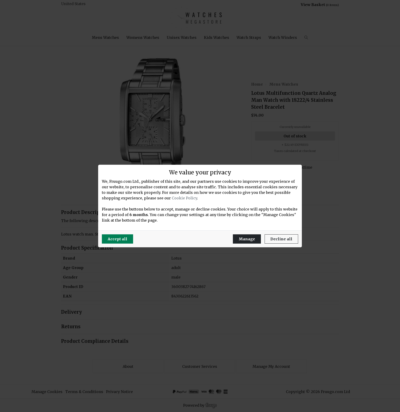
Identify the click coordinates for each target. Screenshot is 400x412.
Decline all (281, 239)
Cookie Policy (184, 198)
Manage (247, 239)
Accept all (117, 239)
